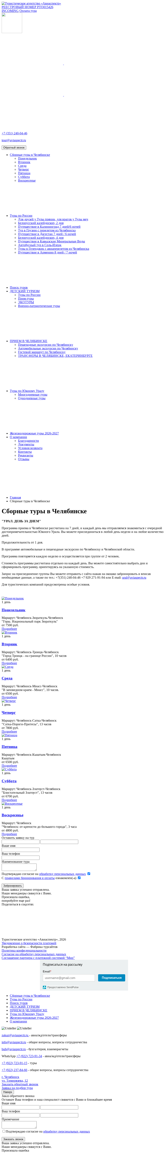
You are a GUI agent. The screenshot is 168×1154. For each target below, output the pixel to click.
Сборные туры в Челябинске (30, 154)
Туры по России (21, 215)
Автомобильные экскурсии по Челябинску (48, 348)
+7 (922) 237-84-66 (14, 1070)
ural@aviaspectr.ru (134, 577)
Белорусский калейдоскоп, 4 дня (41, 237)
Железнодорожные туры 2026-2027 (34, 433)
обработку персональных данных (62, 874)
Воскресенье (27, 180)
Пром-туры (26, 298)
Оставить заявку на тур (18, 837)
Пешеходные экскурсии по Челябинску (45, 344)
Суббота (24, 177)
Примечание (10, 1119)
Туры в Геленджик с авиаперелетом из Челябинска (53, 248)
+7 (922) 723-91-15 (14, 1063)
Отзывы (23, 459)
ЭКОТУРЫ (26, 302)
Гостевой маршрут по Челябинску (42, 352)
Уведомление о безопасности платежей (29, 943)
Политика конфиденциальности (24, 950)
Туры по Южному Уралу (27, 391)
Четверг (23, 169)
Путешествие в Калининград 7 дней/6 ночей (49, 226)
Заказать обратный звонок (20, 1084)
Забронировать (12, 885)
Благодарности (28, 440)
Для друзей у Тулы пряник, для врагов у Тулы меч (53, 219)
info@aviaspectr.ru (14, 1042)
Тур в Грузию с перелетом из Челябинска (47, 230)
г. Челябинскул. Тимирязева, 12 (15, 1078)
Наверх (7, 1092)
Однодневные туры (31, 398)
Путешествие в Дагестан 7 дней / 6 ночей (47, 234)
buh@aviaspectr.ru (14, 1049)
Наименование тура (16, 861)
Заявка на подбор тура (17, 1088)
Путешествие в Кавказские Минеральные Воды (51, 241)
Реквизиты (25, 455)
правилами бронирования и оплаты (30, 878)
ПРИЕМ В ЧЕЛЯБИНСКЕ (28, 341)
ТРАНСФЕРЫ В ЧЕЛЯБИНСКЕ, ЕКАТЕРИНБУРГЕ (55, 355)
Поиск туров (19, 287)
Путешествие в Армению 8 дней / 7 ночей (47, 252)
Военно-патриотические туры (39, 306)
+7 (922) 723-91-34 (29, 1056)
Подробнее (9, 629)
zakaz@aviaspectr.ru (15, 1035)
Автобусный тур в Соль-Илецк (39, 245)
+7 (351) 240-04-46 (14, 133)
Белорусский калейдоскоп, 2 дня (41, 223)
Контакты (25, 451)
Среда (22, 165)
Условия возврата (30, 448)
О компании (18, 437)
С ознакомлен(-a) (39, 878)
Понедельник (27, 158)
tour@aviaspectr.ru (14, 140)
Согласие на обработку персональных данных (34, 954)
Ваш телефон (11, 853)
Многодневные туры (32, 394)
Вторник (24, 162)
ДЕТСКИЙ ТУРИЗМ (25, 291)
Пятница (24, 173)
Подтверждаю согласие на (44, 874)
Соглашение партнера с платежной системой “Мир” (38, 958)
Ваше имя (8, 845)
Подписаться (112, 977)
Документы (26, 444)
